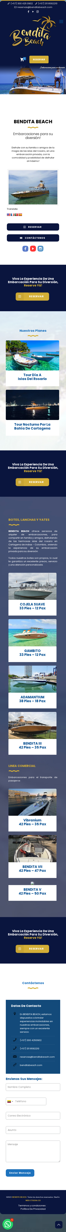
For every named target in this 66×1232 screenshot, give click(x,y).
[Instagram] (37, 11)
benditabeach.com (31, 1065)
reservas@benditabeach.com (34, 7)
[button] (7, 1224)
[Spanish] (20, 214)
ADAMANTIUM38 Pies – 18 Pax (32, 699)
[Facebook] (28, 11)
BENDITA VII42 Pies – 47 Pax (32, 868)
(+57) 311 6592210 (47, 3)
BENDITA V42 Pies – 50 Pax (32, 891)
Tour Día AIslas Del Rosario (32, 377)
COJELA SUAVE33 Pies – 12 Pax (32, 606)
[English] (8, 214)
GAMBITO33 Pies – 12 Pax (32, 652)
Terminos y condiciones (32, 1205)
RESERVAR (39, 59)
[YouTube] (33, 11)
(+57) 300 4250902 (31, 1040)
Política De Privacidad (33, 1209)
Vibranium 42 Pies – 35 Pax (32, 822)
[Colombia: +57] (10, 1101)
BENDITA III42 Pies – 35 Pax (32, 745)
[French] (12, 214)
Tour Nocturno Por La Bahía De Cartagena (32, 426)
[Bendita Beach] (33, 34)
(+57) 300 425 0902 (22, 3)
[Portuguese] (16, 214)
